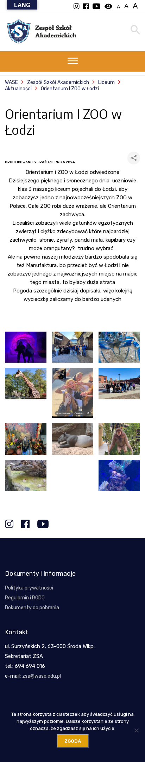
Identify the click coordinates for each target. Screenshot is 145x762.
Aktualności (18, 89)
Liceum (106, 82)
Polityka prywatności (29, 588)
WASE (11, 82)
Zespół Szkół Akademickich (58, 82)
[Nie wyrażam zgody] (136, 730)
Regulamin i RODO (25, 598)
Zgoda (72, 741)
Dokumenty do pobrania (32, 608)
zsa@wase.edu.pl (41, 676)
